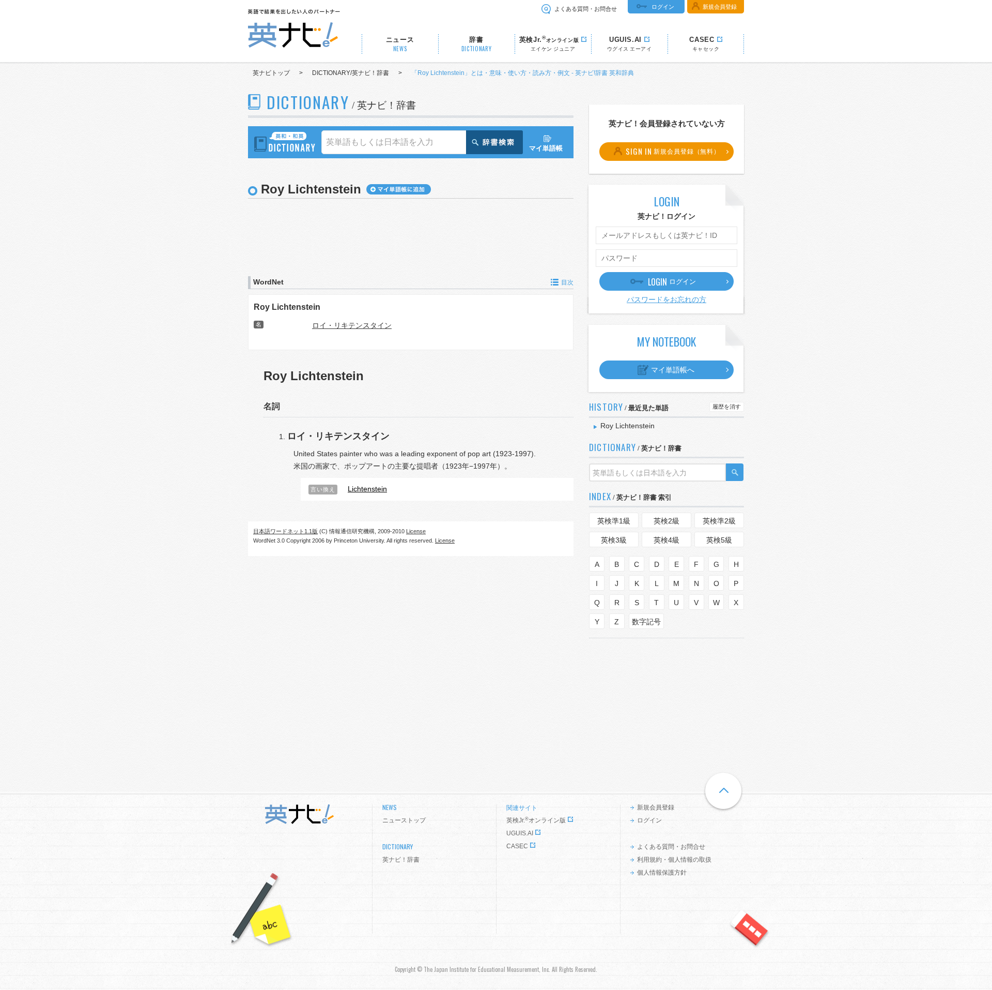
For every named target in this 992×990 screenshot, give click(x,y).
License (416, 531)
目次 (567, 282)
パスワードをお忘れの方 (666, 299)
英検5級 (719, 540)
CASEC (517, 846)
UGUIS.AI (519, 833)
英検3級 (614, 540)
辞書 (476, 44)
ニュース (400, 44)
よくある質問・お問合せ (585, 9)
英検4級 (666, 540)
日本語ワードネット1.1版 (285, 531)
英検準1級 (613, 521)
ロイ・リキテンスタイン (352, 325)
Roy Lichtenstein (287, 306)
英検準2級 (719, 521)
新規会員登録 (720, 7)
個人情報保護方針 (662, 872)
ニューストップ (404, 820)
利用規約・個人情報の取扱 (674, 859)
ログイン (663, 7)
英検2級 (666, 521)
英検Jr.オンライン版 (536, 820)
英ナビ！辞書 (401, 859)
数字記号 (646, 622)
